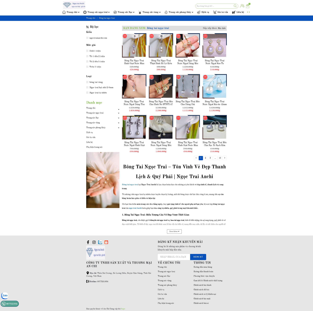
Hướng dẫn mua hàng (203, 267)
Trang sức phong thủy (180, 12)
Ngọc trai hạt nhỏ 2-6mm (101, 87)
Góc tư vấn (223, 12)
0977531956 (102, 282)
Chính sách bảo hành (202, 285)
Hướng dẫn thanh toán (203, 272)
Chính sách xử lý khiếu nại (205, 294)
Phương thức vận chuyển (204, 276)
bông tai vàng (96, 82)
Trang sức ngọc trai (97, 12)
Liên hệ (240, 12)
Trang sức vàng (150, 12)
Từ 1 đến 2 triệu (97, 56)
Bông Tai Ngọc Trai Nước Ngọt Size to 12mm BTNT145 (214, 104)
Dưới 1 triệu (95, 51)
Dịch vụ (205, 12)
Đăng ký (198, 257)
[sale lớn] (103, 154)
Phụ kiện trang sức (94, 147)
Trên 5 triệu (95, 67)
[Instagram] (94, 242)
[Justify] (235, 6)
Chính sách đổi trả (201, 290)
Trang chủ (72, 12)
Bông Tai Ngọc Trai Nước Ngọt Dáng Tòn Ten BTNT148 (134, 104)
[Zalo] (100, 242)
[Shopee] (106, 242)
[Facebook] (88, 242)
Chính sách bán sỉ (201, 303)
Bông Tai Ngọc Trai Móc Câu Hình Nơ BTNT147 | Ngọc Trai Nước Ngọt (161, 104)
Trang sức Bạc (125, 12)
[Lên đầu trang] (306, 299)
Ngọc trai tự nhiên (98, 93)
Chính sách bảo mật (202, 299)
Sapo (123, 309)
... (215, 158)
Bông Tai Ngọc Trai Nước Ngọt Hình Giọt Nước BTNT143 (134, 145)
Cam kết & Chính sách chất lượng (208, 281)
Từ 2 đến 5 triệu (97, 62)
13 (220, 158)
